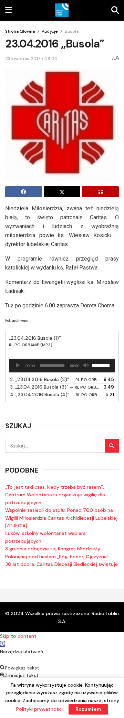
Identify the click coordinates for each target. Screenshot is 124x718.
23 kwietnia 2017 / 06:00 (31, 59)
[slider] (102, 365)
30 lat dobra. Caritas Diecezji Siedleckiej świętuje (61, 564)
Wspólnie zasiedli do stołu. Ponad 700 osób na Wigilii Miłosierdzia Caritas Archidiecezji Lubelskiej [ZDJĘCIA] (61, 518)
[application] (62, 365)
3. (55, 387)
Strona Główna (20, 31)
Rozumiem (88, 709)
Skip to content (18, 636)
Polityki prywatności (39, 709)
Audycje (50, 31)
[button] (2, 644)
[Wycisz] (85, 365)
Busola (72, 31)
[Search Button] (112, 446)
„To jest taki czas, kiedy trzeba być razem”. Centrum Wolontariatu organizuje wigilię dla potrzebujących (55, 495)
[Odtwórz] (17, 365)
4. (55, 394)
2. (55, 379)
